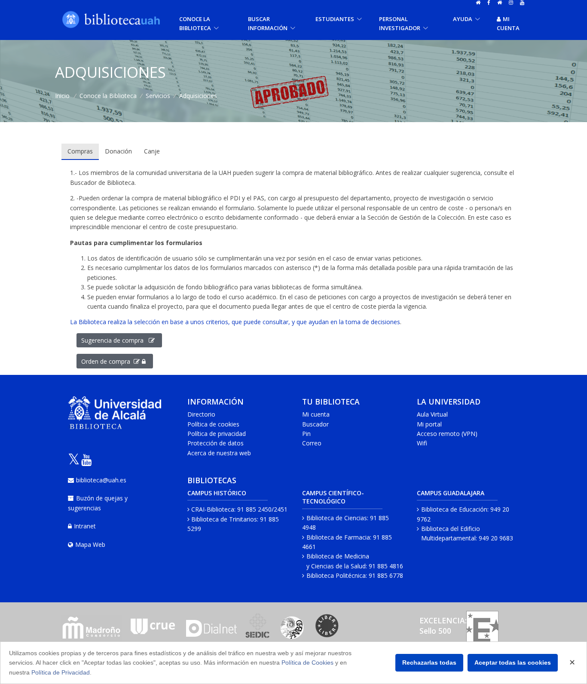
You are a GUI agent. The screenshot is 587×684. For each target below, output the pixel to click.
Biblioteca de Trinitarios (224, 519)
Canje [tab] (152, 151)
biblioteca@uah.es (101, 480)
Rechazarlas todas (429, 662)
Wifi (422, 443)
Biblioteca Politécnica (336, 575)
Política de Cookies (307, 662)
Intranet (85, 526)
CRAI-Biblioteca (212, 509)
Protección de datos (215, 443)
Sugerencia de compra (115, 340)
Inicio (62, 96)
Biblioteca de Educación (454, 509)
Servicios (158, 96)
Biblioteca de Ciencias (336, 518)
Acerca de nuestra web (219, 453)
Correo (311, 443)
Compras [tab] (80, 151)
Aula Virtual (432, 414)
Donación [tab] (118, 151)
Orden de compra (107, 361)
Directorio (201, 414)
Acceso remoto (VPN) (447, 433)
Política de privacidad (216, 433)
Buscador (315, 424)
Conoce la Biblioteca (108, 96)
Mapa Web (90, 544)
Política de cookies (213, 424)
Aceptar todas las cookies (512, 662)
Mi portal (429, 424)
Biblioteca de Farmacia (338, 537)
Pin (306, 433)
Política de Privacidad (60, 672)
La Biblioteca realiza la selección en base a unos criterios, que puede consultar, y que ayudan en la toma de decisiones (235, 322)
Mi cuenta (508, 23)
